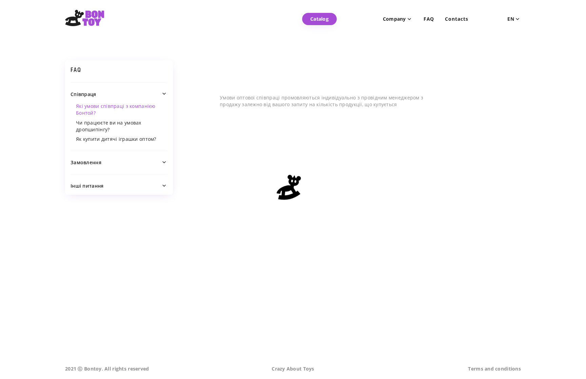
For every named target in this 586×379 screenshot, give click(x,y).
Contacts (456, 19)
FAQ (429, 19)
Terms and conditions (494, 368)
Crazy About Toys (293, 368)
